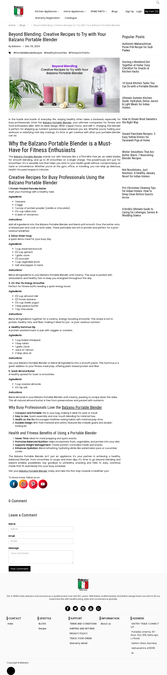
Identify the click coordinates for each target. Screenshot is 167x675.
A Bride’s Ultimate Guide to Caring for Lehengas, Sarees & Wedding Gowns (140, 212)
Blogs (115, 11)
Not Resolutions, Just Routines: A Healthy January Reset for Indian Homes (138, 173)
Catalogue (71, 18)
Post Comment (19, 568)
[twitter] (75, 608)
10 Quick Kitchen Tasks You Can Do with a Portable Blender (140, 84)
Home (12, 25)
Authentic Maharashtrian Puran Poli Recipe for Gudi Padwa (137, 47)
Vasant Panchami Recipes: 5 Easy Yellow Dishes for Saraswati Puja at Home (138, 137)
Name (12, 524)
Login (139, 11)
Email (12, 536)
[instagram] (83, 608)
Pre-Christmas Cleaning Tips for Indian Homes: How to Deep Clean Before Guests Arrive (139, 192)
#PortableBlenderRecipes (27, 52)
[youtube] (91, 608)
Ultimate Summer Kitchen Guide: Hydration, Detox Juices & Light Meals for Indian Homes (140, 102)
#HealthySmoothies (55, 52)
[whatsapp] (98, 608)
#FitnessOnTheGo (79, 52)
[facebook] (68, 608)
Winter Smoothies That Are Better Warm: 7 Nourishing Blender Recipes (138, 155)
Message (14, 548)
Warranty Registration (47, 18)
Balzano (24, 662)
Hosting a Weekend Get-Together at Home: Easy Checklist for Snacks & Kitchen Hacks (136, 66)
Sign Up (130, 11)
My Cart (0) (152, 11)
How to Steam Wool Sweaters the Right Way (139, 120)
